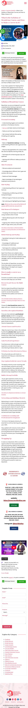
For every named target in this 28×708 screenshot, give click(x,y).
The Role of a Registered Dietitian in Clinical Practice (13, 394)
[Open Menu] (25, 3)
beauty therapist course (8, 566)
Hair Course (8, 656)
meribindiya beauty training (9, 570)
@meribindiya (18, 523)
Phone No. (5, 603)
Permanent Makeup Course (12, 667)
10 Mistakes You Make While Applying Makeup (14, 351)
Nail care (4, 128)
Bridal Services (9, 643)
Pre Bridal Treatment (11, 669)
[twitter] (10, 699)
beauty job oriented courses (9, 564)
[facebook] (7, 699)
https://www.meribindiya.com (15, 500)
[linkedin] (18, 699)
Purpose (4, 609)
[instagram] (13, 699)
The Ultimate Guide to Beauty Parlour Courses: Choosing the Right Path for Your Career (13, 300)
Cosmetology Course (11, 647)
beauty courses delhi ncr (11, 563)
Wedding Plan (9, 674)
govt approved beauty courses (9, 568)
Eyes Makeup (8, 654)
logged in (11, 578)
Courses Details (10, 11)
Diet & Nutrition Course (11, 650)
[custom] (21, 699)
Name (4, 591)
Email (4, 597)
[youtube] (15, 699)
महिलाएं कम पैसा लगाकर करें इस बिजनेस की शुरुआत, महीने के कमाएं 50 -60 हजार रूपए (13, 205)
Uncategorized (9, 672)
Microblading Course (11, 663)
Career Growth (9, 645)
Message (5, 615)
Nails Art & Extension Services (13, 665)
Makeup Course (9, 661)
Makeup (7, 660)
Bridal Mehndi (9, 641)
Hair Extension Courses (11, 658)
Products (7, 670)
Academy (7, 639)
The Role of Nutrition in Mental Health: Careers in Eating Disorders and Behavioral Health (13, 229)
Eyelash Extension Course (12, 652)
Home (3, 11)
